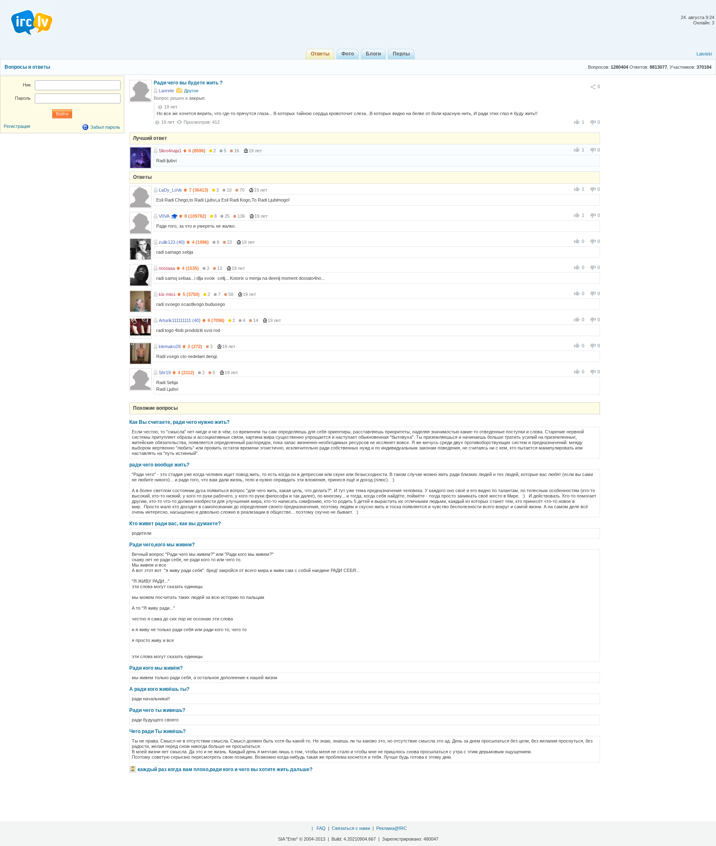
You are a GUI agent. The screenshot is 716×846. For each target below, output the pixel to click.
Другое (191, 90)
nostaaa (167, 268)
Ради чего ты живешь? (157, 710)
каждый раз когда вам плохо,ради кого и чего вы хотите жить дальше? (225, 769)
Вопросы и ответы (27, 67)
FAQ (321, 828)
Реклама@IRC (391, 828)
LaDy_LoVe (170, 189)
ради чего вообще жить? (159, 465)
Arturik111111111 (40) (180, 320)
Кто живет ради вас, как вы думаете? (175, 523)
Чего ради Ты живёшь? (157, 731)
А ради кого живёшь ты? (159, 689)
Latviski (704, 53)
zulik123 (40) (172, 242)
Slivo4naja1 (170, 150)
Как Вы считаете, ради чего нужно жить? (179, 422)
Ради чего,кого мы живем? (162, 545)
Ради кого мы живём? (156, 668)
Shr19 (165, 372)
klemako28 (170, 346)
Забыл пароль (105, 127)
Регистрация (17, 126)
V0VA (164, 216)
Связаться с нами (351, 828)
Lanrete (166, 90)
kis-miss (167, 294)
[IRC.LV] (26, 20)
